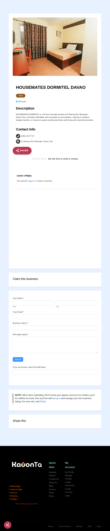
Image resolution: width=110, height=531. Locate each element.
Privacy (50, 526)
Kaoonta (52, 472)
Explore (52, 475)
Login (67, 495)
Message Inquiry (21, 334)
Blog (51, 486)
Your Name (18, 298)
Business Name (20, 323)
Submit (18, 359)
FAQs (42, 401)
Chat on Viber (16, 489)
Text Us (13, 492)
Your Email (18, 312)
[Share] (7, 525)
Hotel (21, 96)
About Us (53, 482)
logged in (32, 181)
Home (99, 526)
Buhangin (22, 102)
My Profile (69, 472)
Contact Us (54, 479)
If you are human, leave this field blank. (29, 367)
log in (58, 398)
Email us (14, 496)
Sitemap (79, 526)
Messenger (15, 486)
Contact (13, 499)
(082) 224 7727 (27, 136)
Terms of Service (65, 526)
